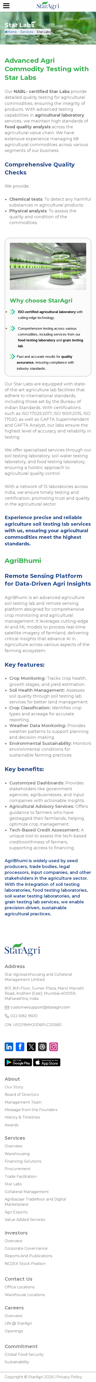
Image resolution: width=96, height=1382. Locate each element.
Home (12, 32)
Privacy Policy (69, 1377)
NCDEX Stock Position (25, 1263)
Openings (14, 1331)
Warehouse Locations (25, 1295)
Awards (11, 1125)
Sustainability (17, 1362)
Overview (13, 1146)
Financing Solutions (23, 1161)
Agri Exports (16, 1212)
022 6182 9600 (24, 1016)
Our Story (14, 1087)
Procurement (18, 1169)
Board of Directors (22, 1094)
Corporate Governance (26, 1248)
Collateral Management (27, 1192)
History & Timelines (22, 1117)
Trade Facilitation (21, 1176)
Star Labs (13, 1184)
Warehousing (17, 1154)
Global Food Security (24, 1354)
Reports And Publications (28, 1256)
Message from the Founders (31, 1110)
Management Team (23, 1102)
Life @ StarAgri (18, 1323)
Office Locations (19, 1287)
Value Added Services (25, 1219)
